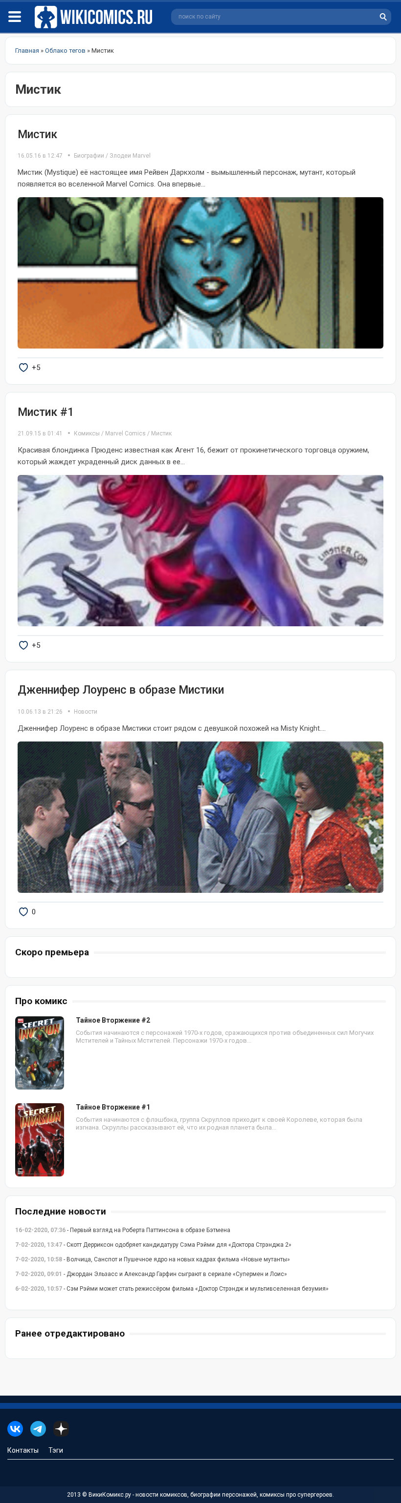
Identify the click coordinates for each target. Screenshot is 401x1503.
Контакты (23, 1450)
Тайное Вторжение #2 (113, 1020)
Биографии (89, 155)
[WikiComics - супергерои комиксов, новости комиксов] (95, 17)
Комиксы (87, 433)
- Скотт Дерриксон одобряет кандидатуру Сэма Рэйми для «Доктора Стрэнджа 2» (153, 1244)
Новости (85, 711)
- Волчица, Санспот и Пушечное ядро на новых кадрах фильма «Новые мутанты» (152, 1259)
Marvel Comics (125, 433)
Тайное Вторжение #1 (113, 1107)
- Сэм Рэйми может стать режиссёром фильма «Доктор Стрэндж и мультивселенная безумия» (172, 1288)
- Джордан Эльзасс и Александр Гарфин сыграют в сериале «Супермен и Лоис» (151, 1274)
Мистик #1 (46, 412)
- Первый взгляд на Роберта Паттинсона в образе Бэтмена (122, 1230)
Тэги (55, 1450)
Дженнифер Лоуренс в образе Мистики (121, 690)
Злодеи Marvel (130, 155)
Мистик (37, 134)
